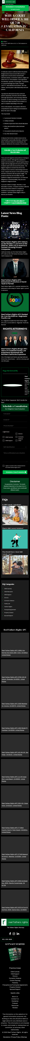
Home (1, 41)
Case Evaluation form (19, 203)
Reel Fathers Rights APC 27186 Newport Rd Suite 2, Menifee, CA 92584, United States (15, 857)
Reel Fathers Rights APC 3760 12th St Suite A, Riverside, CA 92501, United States (14, 679)
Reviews (15, 1007)
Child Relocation (8, 591)
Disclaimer (15, 1001)
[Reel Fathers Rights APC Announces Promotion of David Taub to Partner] (15, 268)
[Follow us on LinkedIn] (19, 934)
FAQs (5, 41)
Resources (15, 1005)
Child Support (9, 440)
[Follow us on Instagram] (15, 934)
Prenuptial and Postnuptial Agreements (15, 985)
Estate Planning (15, 980)
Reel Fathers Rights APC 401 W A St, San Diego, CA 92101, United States (15, 753)
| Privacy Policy (15, 1037)
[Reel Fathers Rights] (9, 2)
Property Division (8, 612)
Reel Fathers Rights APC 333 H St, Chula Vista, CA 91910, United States (15, 804)
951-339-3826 (15, 152)
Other (19, 440)
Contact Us (15, 999)
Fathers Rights (8, 606)
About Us (15, 996)
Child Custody (9, 437)
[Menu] (3, 12)
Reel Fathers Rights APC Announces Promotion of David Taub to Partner (13, 282)
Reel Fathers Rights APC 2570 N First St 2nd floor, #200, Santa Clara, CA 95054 (15, 909)
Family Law (7, 603)
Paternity (15, 983)
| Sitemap (24, 1037)
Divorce (20, 433)
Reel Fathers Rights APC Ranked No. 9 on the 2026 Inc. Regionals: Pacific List (14, 316)
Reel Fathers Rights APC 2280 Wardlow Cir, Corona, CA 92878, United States (14, 705)
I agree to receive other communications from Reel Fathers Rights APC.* (15, 466)
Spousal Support (8, 615)
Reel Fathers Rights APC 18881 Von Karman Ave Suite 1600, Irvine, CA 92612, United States (15, 653)
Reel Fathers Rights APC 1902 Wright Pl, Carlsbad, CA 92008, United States (15, 729)
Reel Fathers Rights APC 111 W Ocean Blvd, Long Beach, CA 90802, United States (14, 779)
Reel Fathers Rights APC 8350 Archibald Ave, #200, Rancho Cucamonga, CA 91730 (14, 883)
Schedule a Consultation (15, 7)
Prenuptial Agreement (10, 609)
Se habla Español (15, 9)
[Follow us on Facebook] (11, 934)
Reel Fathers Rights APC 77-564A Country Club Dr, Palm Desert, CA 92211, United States (15, 830)
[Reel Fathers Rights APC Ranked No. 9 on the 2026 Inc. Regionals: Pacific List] (15, 302)
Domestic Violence (21, 438)
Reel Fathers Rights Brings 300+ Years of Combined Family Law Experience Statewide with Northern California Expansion (14, 351)
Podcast (15, 1003)
